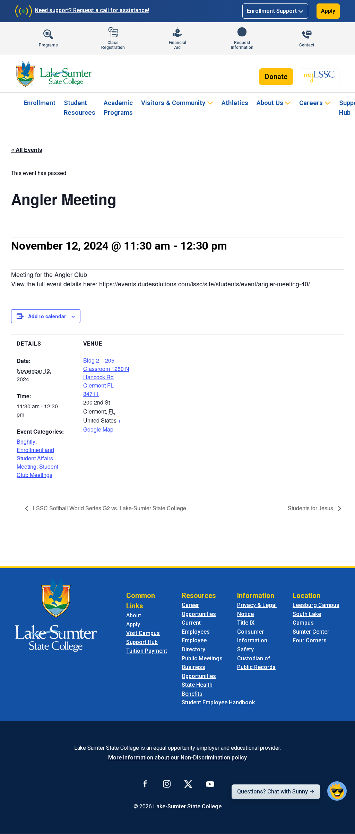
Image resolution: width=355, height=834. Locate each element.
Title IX (245, 622)
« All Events (26, 150)
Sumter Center (311, 631)
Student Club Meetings (37, 470)
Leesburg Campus (316, 605)
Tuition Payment (146, 651)
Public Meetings (202, 658)
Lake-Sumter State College (187, 806)
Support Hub (142, 642)
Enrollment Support (272, 11)
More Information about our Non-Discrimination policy (177, 757)
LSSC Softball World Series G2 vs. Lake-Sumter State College (109, 508)
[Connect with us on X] (188, 784)
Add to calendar (47, 316)
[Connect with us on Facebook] (145, 784)
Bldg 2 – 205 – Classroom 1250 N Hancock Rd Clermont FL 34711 (106, 377)
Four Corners (310, 640)
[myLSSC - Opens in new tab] (319, 76)
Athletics (235, 102)
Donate (276, 76)
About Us (270, 102)
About (133, 615)
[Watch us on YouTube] (210, 784)
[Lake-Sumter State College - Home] (54, 73)
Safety (245, 649)
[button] (337, 791)
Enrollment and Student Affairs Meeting (35, 458)
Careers (311, 102)
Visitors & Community (173, 102)
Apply (328, 11)
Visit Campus (143, 633)
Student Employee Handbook (218, 702)
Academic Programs (118, 107)
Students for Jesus (311, 508)
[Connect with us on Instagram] (167, 784)
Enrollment (39, 102)
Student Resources (79, 107)
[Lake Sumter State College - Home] (56, 614)
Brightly (26, 441)
